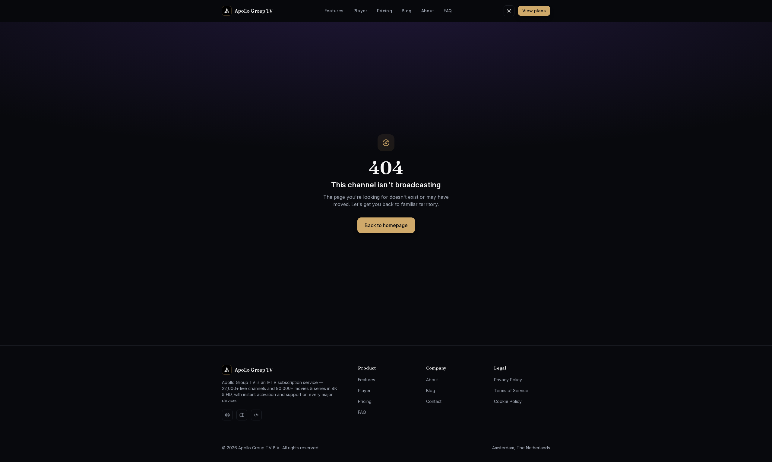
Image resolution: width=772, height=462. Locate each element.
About (427, 10)
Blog (406, 10)
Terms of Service (511, 390)
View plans (534, 10)
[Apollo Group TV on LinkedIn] (241, 415)
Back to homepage (386, 225)
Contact (433, 401)
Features (334, 10)
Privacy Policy (508, 379)
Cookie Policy (508, 401)
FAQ (448, 10)
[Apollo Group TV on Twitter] (227, 415)
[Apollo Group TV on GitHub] (256, 415)
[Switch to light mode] (509, 10)
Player (360, 10)
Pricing (384, 10)
